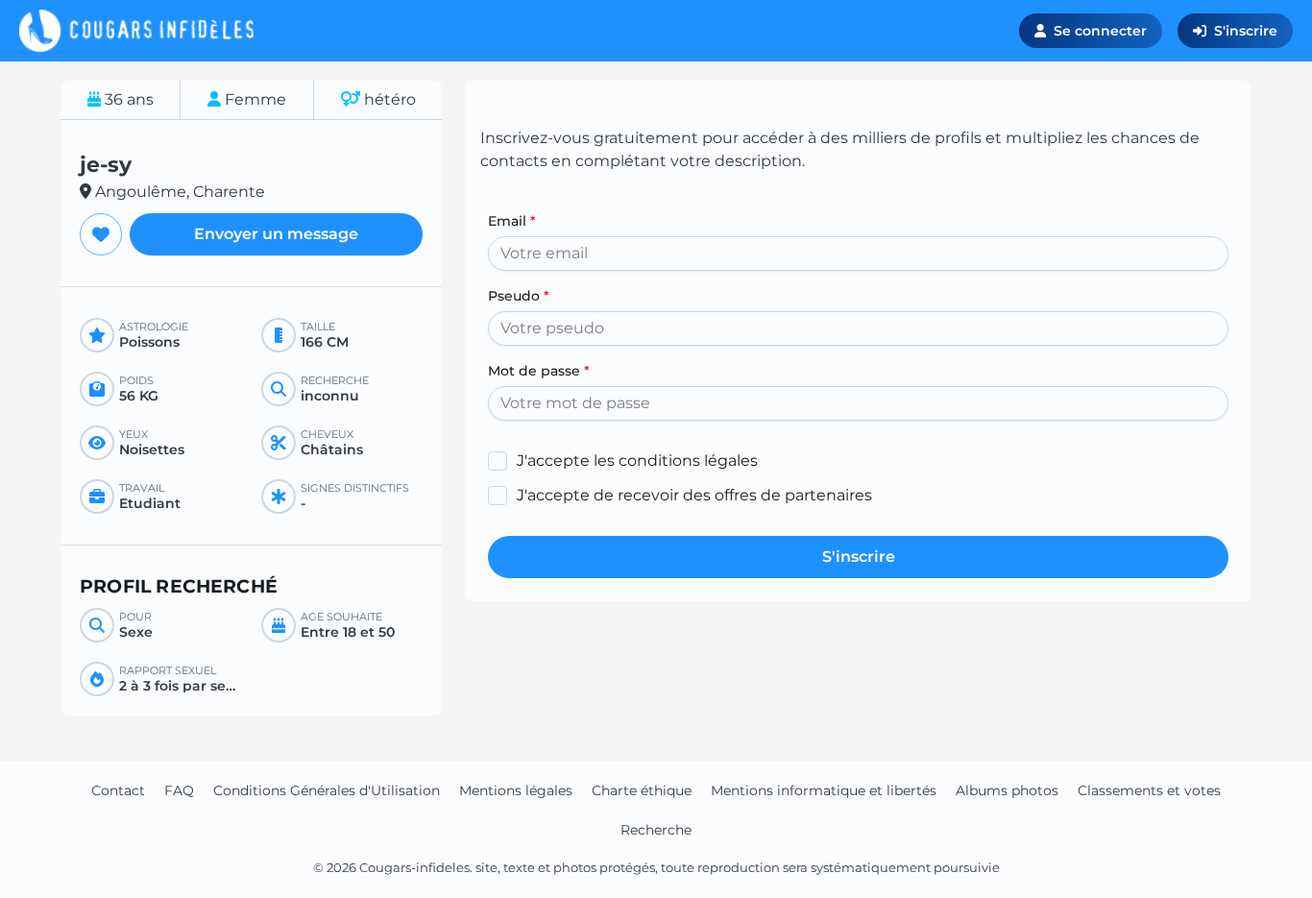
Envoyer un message (276, 234)
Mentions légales (515, 790)
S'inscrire (1245, 30)
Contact (118, 790)
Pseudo (518, 295)
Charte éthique (642, 790)
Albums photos (1007, 790)
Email (512, 221)
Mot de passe (539, 370)
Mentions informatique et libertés (823, 790)
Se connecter (1100, 30)
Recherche (656, 829)
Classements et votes (1149, 790)
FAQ (179, 790)
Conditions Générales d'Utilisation (326, 790)
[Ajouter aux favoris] (101, 234)
